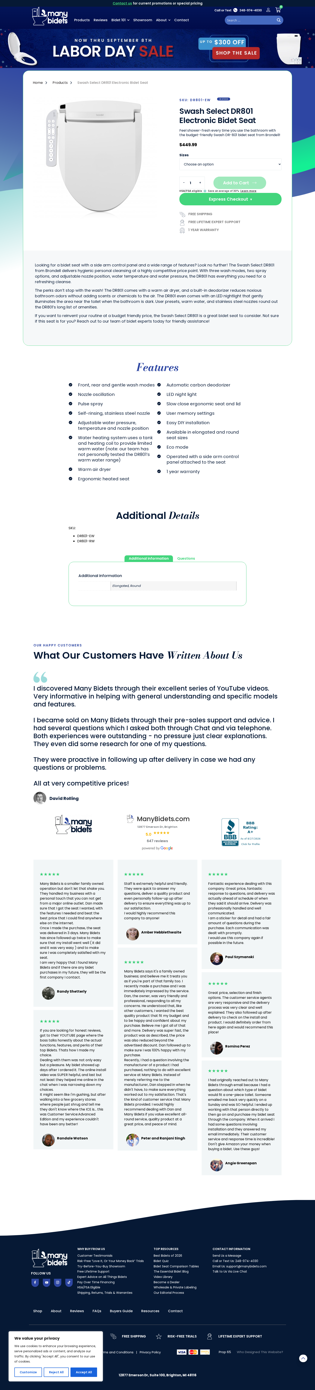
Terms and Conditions (116, 1352)
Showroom (142, 20)
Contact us (122, 3)
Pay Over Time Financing (96, 1282)
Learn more (248, 191)
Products (82, 20)
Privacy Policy (150, 1352)
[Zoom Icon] (99, 158)
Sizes (184, 155)
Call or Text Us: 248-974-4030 (235, 1261)
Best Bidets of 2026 (168, 1255)
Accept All (84, 1372)
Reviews (101, 20)
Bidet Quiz (161, 1261)
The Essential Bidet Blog (171, 1271)
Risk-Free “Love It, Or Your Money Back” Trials (110, 1261)
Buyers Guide (121, 1311)
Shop (37, 1311)
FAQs (97, 1311)
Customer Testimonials (94, 1255)
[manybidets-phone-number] (238, 10)
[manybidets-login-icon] (268, 10)
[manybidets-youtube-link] (46, 1283)
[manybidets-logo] (50, 15)
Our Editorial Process (169, 1293)
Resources (150, 1311)
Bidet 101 (118, 20)
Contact (181, 20)
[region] (56, 1356)
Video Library (163, 1277)
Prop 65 (225, 1352)
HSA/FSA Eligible (88, 1287)
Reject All (56, 1372)
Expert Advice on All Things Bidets (102, 1277)
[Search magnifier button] (278, 20)
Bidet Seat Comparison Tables (176, 1266)
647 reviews (157, 841)
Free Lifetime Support (93, 1271)
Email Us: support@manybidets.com (240, 1266)
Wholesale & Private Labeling (175, 1287)
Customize (28, 1372)
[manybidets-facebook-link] (35, 1283)
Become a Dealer (167, 1282)
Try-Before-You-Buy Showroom (101, 1266)
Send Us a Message (227, 1255)
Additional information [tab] (149, 558)
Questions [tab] (186, 558)
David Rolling (64, 798)
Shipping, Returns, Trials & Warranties (104, 1293)
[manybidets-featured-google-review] (39, 803)
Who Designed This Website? (260, 1352)
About (161, 20)
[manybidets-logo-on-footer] (50, 1257)
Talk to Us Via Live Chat (230, 1271)
